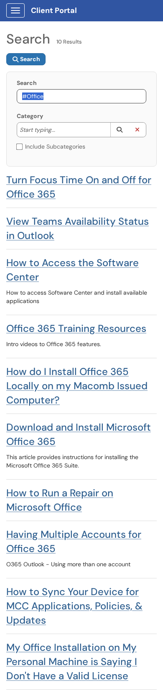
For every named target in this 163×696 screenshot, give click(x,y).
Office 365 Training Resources (76, 328)
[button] (119, 130)
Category (30, 116)
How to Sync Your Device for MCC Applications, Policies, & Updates (74, 606)
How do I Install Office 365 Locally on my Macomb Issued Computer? (77, 385)
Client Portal (54, 10)
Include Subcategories (55, 146)
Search (27, 83)
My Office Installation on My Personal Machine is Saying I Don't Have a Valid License (71, 661)
